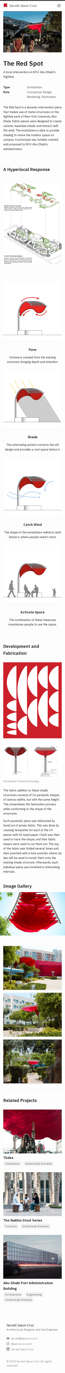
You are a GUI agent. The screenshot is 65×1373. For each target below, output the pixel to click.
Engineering (34, 1294)
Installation (12, 1163)
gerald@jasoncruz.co (24, 1338)
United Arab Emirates (38, 1163)
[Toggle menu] (59, 5)
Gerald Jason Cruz (23, 6)
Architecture (13, 1294)
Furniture (11, 1226)
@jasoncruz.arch (21, 1344)
